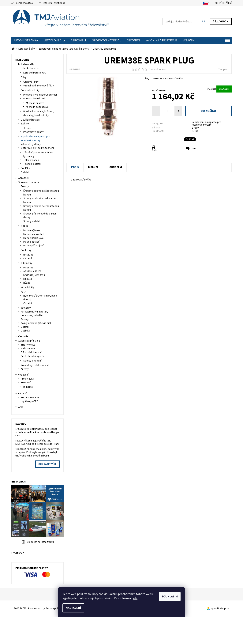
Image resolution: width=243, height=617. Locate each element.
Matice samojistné (33, 234)
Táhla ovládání (31, 160)
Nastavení (73, 608)
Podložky (26, 250)
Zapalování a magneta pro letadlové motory (206, 123)
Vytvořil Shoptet (220, 609)
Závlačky (26, 308)
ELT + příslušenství (31, 352)
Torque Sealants (30, 397)
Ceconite (133, 40)
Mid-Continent (28, 348)
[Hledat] (204, 21)
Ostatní (25, 172)
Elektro (25, 124)
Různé (26, 283)
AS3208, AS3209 (32, 271)
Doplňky (25, 168)
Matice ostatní (31, 242)
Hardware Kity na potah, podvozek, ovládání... (34, 313)
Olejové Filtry (31, 82)
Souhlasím (170, 596)
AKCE (21, 407)
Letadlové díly (54, 40)
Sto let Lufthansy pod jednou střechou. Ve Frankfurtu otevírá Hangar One (37, 432)
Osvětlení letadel (30, 120)
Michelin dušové (35, 103)
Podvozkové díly (30, 90)
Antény (25, 369)
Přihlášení (225, 3)
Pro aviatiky (27, 379)
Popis (75, 167)
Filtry (23, 77)
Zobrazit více (47, 464)
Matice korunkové (33, 238)
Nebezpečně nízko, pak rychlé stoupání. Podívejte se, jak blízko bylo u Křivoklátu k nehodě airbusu (37, 452)
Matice (24, 226)
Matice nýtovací (32, 230)
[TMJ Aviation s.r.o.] (66, 21)
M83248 (27, 279)
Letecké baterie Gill (34, 73)
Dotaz (194, 148)
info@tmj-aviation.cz (54, 3)
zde (135, 598)
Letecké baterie (30, 68)
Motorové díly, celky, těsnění (37, 148)
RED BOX (28, 387)
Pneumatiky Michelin (34, 98)
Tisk (154, 150)
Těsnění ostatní (32, 164)
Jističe (27, 128)
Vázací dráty (28, 287)
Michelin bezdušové (37, 107)
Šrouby (25, 186)
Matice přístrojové (33, 246)
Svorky (25, 319)
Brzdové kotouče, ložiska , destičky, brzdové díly (38, 113)
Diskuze (93, 167)
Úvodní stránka (26, 40)
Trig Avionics (28, 345)
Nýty (23, 291)
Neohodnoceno (157, 69)
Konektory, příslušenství (35, 365)
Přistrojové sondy (33, 132)
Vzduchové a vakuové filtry (38, 86)
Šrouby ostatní (31, 221)
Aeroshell (79, 40)
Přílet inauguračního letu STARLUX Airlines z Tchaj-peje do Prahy (37, 442)
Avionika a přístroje (161, 40)
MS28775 (28, 268)
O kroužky (26, 263)
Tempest (223, 69)
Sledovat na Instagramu (40, 542)
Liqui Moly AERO (30, 401)
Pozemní (26, 382)
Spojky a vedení (32, 361)
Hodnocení (115, 167)
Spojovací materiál (106, 40)
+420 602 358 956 (24, 3)
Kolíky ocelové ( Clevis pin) (36, 323)
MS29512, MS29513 (34, 275)
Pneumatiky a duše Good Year (40, 95)
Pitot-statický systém (33, 356)
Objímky (25, 331)
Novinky (20, 424)
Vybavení (189, 40)
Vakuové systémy (31, 144)
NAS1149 (28, 255)
